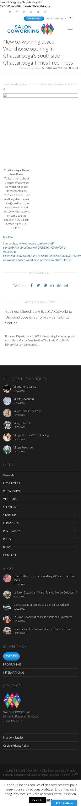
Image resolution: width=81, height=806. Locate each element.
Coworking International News (57, 84)
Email (75, 68)
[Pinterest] (38, 11)
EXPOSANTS (11, 523)
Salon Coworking (66, 774)
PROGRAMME (55, 18)
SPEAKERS (9, 507)
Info (49, 800)
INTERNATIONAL (13, 672)
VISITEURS (9, 498)
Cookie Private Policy (16, 745)
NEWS (7, 547)
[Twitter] (9, 11)
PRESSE (7, 539)
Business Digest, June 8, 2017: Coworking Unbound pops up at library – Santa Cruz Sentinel (38, 317)
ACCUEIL (8, 474)
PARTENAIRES (12, 531)
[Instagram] (45, 11)
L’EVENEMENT (11, 482)
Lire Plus (8, 237)
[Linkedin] (24, 11)
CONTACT (9, 555)
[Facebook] (17, 11)
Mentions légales (13, 737)
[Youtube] (31, 11)
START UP (9, 515)
